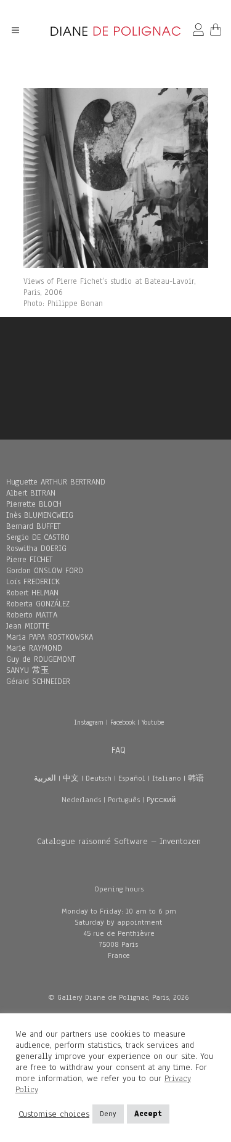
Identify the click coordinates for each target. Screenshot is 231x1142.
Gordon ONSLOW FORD (44, 570)
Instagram (88, 722)
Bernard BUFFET (33, 526)
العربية (45, 778)
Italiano (166, 778)
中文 (71, 778)
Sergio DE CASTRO (38, 537)
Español (131, 778)
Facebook (122, 722)
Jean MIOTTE (27, 626)
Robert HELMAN (32, 592)
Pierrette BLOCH (34, 504)
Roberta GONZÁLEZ (38, 603)
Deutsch (98, 778)
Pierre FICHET (29, 559)
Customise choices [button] (53, 1114)
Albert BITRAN (30, 493)
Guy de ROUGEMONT (41, 659)
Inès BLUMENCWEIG (39, 515)
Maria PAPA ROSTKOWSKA (49, 637)
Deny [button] (108, 1114)
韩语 (196, 778)
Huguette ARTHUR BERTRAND (55, 482)
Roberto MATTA (31, 615)
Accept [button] (148, 1114)
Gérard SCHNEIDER (38, 681)
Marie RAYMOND (34, 648)
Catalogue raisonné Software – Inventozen (119, 841)
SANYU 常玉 (27, 670)
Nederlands (81, 800)
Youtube (153, 722)
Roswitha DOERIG (36, 548)
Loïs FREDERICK (33, 581)
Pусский (161, 800)
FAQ (118, 750)
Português (124, 800)
